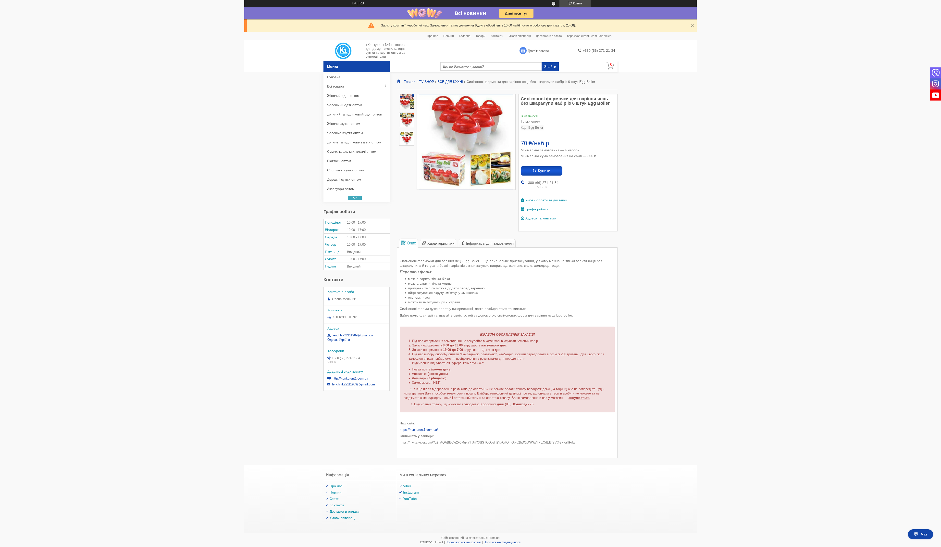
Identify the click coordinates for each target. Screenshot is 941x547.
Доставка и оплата (549, 36)
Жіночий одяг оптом (343, 96)
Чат (924, 534)
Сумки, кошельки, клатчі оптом (351, 151)
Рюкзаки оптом (339, 161)
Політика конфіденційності (502, 542)
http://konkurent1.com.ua (350, 378)
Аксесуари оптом (341, 189)
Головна (464, 36)
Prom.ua (494, 538)
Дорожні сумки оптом (344, 179)
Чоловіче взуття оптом (345, 133)
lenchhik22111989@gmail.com (353, 384)
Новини (448, 36)
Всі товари (335, 86)
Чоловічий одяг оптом (344, 105)
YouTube (410, 499)
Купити (544, 171)
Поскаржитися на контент (464, 542)
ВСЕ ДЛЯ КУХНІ (450, 82)
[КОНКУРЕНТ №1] (343, 50)
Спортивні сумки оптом (345, 170)
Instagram (411, 492)
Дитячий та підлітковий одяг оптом (355, 114)
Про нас (432, 36)
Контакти (497, 36)
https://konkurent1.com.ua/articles (589, 36)
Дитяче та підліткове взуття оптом (354, 142)
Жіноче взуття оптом (343, 124)
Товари (480, 36)
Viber (407, 486)
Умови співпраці (519, 36)
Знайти (550, 66)
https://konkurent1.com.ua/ (419, 430)
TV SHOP (426, 82)
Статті (334, 499)
